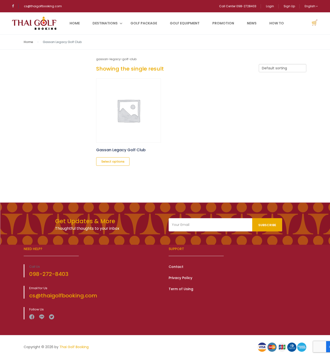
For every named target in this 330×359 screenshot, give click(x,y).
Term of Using (181, 289)
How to (276, 23)
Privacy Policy (180, 277)
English (310, 6)
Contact (176, 266)
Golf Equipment (185, 23)
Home (75, 23)
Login (270, 6)
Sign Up (289, 6)
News (252, 23)
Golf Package (143, 23)
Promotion (223, 23)
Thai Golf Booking (74, 347)
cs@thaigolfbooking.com (43, 6)
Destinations (105, 23)
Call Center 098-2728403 (237, 6)
